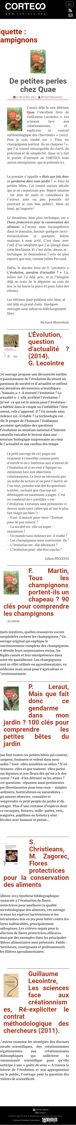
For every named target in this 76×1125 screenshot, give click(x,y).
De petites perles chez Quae (38, 85)
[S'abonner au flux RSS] (70, 10)
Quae (30, 112)
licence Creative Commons (26, 1119)
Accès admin (42, 1109)
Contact (42, 1112)
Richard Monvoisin (51, 97)
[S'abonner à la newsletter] (70, 15)
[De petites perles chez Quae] (38, 61)
